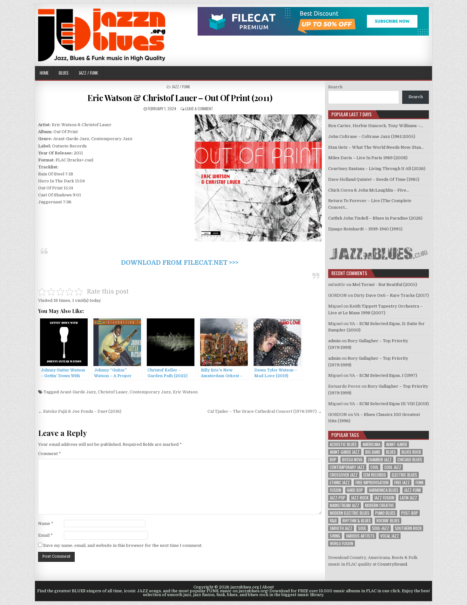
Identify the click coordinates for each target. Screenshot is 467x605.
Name (45, 523)
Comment (49, 453)
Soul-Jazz (380, 528)
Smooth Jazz (341, 528)
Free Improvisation (372, 482)
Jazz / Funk (88, 73)
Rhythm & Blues (356, 521)
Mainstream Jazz (344, 505)
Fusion (335, 490)
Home (44, 73)
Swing (335, 536)
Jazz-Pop (337, 498)
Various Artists (360, 536)
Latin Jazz (408, 498)
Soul (362, 528)
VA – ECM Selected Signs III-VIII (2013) (389, 403)
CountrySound (392, 564)
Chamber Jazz (380, 460)
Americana (371, 444)
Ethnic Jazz (340, 482)
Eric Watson (185, 392)
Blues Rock (411, 452)
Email (45, 535)
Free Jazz (402, 482)
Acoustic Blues (343, 444)
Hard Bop (355, 490)
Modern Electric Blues (349, 513)
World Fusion (341, 543)
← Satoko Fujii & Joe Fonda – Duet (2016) (79, 411)
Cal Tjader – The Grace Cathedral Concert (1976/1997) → (264, 411)
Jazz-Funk (412, 490)
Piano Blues (385, 513)
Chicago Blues (409, 460)
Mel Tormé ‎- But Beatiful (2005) (384, 284)
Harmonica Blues (383, 490)
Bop (333, 460)
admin (334, 340)
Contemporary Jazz (150, 392)
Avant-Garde (396, 444)
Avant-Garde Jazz (78, 392)
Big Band (372, 452)
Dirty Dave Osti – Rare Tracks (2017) (391, 295)
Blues (64, 73)
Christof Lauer (113, 392)
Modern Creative (379, 505)
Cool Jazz (392, 467)
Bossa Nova (352, 460)
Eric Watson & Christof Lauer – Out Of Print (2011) (179, 97)
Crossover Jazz (344, 475)
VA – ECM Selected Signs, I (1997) (383, 375)
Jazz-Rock (360, 498)
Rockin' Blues (388, 521)
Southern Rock (408, 528)
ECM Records (374, 475)
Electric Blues (404, 475)
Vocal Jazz (389, 536)
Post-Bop (409, 513)
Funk (419, 482)
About (268, 587)
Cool (374, 467)
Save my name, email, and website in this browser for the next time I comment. (122, 545)
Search (335, 87)
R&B (333, 521)
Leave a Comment (199, 108)
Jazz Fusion (384, 498)
